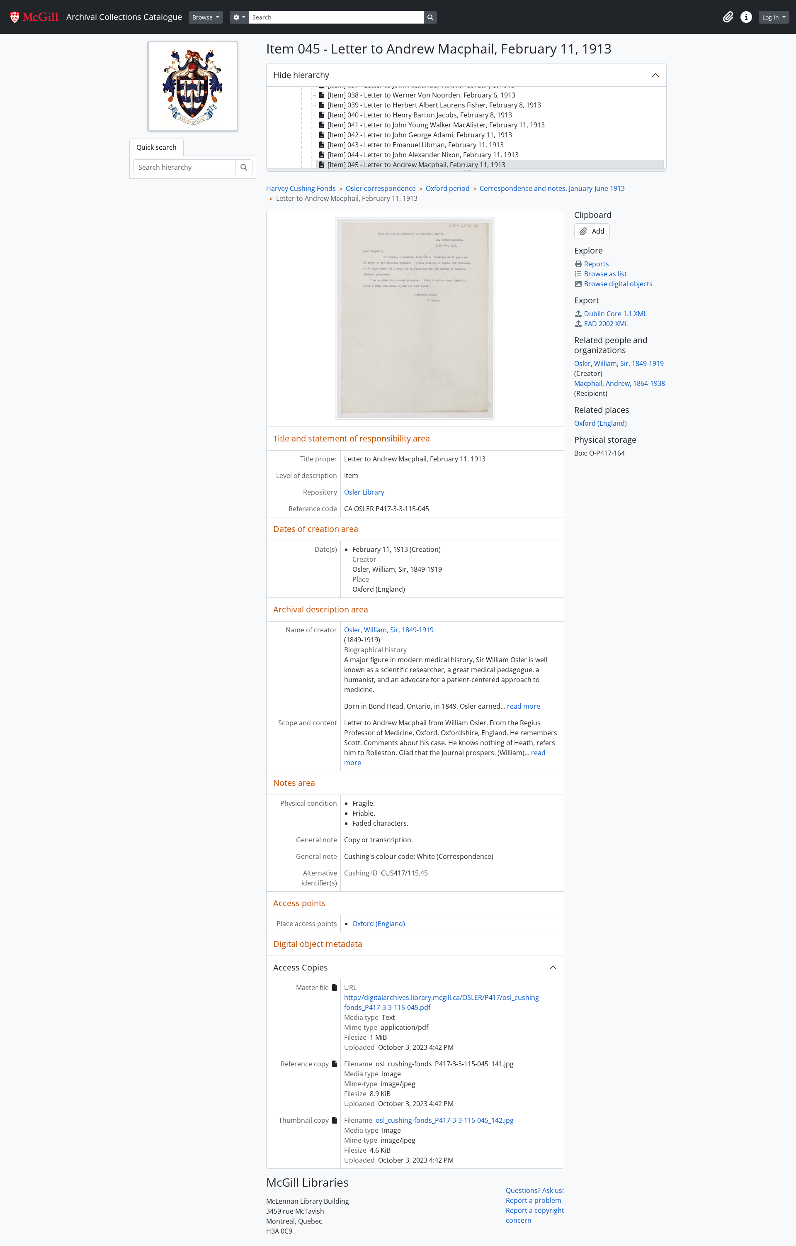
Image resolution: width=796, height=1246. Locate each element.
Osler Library (364, 492)
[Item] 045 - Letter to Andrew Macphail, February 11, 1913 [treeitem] (416, 164)
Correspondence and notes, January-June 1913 (552, 188)
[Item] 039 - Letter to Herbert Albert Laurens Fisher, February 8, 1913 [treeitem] (434, 105)
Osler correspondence (381, 188)
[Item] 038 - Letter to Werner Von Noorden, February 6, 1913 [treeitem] (421, 95)
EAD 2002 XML (606, 323)
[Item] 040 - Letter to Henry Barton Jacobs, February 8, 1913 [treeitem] (420, 114)
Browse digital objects (618, 283)
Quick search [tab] (156, 147)
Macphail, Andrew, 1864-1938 (619, 383)
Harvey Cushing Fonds (301, 188)
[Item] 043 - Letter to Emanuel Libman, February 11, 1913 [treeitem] (416, 144)
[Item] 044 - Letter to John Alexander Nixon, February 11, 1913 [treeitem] (423, 154)
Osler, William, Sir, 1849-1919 (389, 629)
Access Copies (300, 967)
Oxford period (448, 188)
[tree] (466, 128)
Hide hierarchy (301, 74)
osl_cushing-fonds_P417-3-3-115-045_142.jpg (445, 1120)
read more (523, 706)
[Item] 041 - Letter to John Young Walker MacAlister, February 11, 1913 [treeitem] (436, 124)
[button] (728, 17)
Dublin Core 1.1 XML (615, 313)
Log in (771, 17)
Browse (203, 17)
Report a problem (533, 1200)
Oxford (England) (378, 923)
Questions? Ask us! (535, 1190)
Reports (596, 263)
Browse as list (605, 273)
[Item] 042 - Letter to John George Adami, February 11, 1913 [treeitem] (420, 134)
